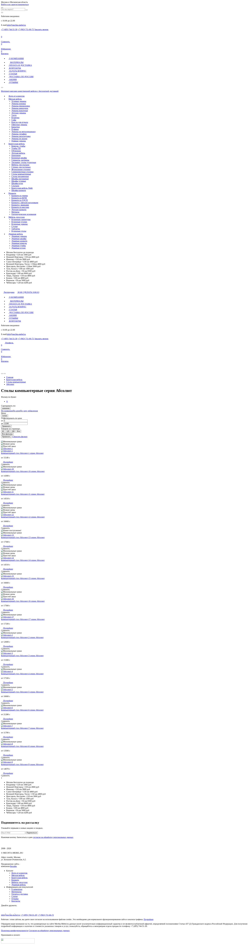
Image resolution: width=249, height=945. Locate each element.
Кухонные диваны (19, 224)
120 (7, 431)
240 (13, 431)
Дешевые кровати (19, 241)
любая (4, 416)
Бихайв (13, 866)
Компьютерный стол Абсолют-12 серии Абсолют (23, 517)
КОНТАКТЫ (15, 68)
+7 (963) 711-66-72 (26, 29)
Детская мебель (18, 153)
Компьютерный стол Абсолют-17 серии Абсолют (23, 619)
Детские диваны (18, 113)
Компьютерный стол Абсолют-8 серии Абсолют (22, 746)
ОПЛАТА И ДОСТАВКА (20, 65)
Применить (6, 426)
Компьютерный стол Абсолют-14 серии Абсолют (23, 560)
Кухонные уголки (19, 222)
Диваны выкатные (19, 110)
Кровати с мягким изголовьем (24, 202)
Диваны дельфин (19, 134)
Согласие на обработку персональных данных (49, 930)
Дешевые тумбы (18, 246)
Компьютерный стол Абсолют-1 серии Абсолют (22, 453)
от (2, 421)
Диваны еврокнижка (20, 106)
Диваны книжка (18, 103)
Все (18, 431)
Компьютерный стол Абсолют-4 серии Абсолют (22, 674)
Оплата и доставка (19, 894)
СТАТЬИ (13, 74)
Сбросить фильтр (19, 437)
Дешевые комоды (19, 243)
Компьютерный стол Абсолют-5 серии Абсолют (22, 692)
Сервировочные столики (22, 172)
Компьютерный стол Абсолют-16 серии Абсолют (23, 601)
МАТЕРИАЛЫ (16, 62)
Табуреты (15, 229)
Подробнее (8, 462)
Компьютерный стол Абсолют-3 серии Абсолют (22, 655)
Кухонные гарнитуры (20, 219)
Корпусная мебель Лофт (22, 188)
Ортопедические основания (23, 214)
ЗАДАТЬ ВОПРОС (17, 71)
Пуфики (15, 129)
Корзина (4, 52)
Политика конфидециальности (14, 930)
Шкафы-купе (17, 183)
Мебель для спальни (20, 165)
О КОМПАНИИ (16, 58)
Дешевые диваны (19, 236)
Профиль (9, 343)
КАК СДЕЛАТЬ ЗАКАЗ (28, 292)
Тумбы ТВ (16, 148)
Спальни (15, 186)
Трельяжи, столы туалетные (23, 162)
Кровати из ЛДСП (19, 200)
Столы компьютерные (21, 174)
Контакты (15, 901)
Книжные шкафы (19, 158)
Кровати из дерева (19, 195)
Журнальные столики (20, 169)
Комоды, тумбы (18, 146)
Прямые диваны (18, 141)
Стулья (14, 226)
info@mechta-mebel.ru (16, 25)
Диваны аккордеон (19, 108)
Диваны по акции (19, 138)
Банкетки (15, 127)
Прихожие (16, 155)
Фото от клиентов (17, 96)
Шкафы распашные (20, 179)
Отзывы (15, 899)
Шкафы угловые (18, 181)
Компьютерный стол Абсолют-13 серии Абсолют (23, 537)
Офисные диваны (19, 124)
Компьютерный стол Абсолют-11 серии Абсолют (22, 494)
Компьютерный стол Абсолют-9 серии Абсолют (22, 764)
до (2, 423)
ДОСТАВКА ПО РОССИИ (21, 77)
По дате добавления (29, 411)
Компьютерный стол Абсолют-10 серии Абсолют (23, 471)
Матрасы (15, 212)
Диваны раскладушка (20, 136)
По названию (7, 411)
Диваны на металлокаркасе (23, 131)
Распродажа (8, 292)
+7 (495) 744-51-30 (9, 29)
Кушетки (15, 117)
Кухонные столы (18, 231)
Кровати (12, 193)
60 (3, 431)
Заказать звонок (41, 29)
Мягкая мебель (15, 99)
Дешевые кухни (18, 248)
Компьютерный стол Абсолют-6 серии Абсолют (22, 710)
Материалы (16, 892)
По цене (16, 411)
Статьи (14, 896)
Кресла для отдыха (19, 122)
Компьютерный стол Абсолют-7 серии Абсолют (22, 728)
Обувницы (16, 151)
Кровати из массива (20, 207)
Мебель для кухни (17, 217)
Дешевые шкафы (18, 239)
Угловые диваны (18, 101)
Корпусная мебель (17, 144)
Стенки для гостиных (21, 167)
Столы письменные (20, 176)
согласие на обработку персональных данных (53, 837)
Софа (13, 120)
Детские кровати (18, 209)
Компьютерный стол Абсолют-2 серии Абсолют (22, 637)
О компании (16, 889)
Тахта (13, 115)
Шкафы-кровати (18, 190)
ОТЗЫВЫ (13, 82)
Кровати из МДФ (19, 198)
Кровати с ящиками (20, 205)
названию (6, 408)
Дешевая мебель (16, 234)
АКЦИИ (13, 79)
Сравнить (5, 347)
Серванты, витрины (20, 160)
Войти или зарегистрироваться (15, 4)
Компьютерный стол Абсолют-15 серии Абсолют (23, 578)
